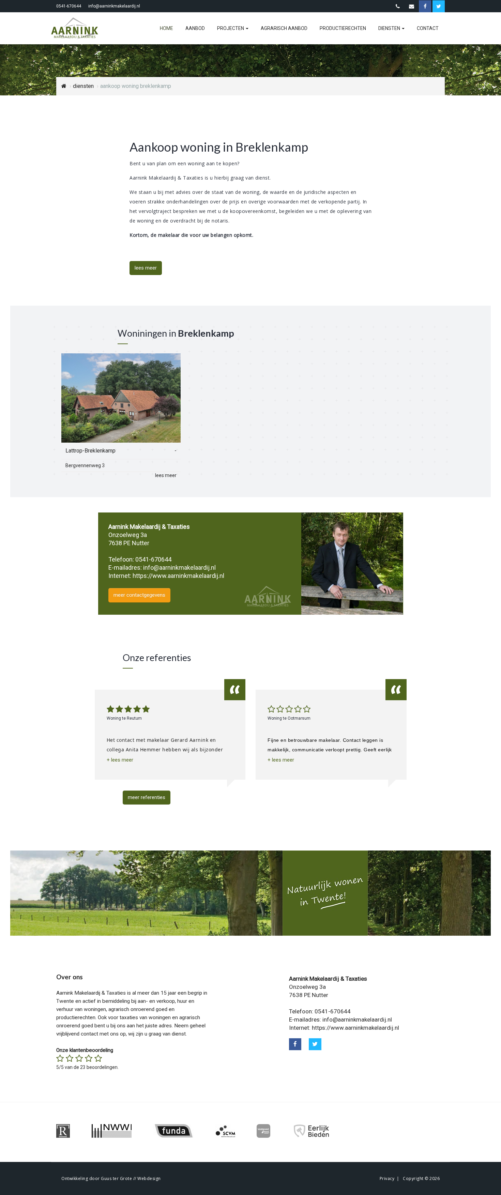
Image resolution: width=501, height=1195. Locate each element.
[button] (120, 760)
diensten (389, 28)
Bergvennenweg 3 (85, 465)
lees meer (146, 268)
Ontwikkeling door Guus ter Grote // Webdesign (111, 1178)
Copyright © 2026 (421, 1178)
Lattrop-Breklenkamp (90, 450)
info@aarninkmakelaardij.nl (114, 6)
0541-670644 (68, 6)
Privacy (387, 1178)
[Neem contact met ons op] (398, 6)
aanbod (195, 28)
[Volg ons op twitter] (315, 1044)
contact (428, 28)
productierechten (343, 28)
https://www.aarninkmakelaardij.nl (178, 575)
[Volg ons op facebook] (295, 1044)
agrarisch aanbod (284, 28)
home (166, 28)
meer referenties (146, 797)
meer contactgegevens (139, 595)
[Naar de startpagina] (78, 28)
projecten (231, 28)
